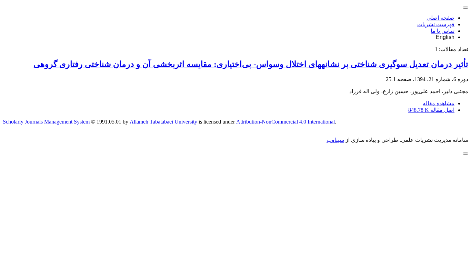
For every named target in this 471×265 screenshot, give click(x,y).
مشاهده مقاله (438, 103)
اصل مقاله (431, 110)
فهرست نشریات (435, 24)
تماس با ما (442, 31)
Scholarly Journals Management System (46, 122)
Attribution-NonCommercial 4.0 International (285, 122)
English (445, 37)
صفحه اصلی (440, 18)
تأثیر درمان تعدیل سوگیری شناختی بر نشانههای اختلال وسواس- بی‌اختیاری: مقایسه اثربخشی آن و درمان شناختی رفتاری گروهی (250, 64)
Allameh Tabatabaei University (163, 122)
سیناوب (335, 140)
